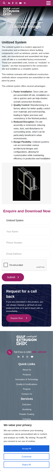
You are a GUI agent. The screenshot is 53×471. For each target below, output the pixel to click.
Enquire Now (17, 318)
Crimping (27, 419)
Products (27, 374)
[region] (26, 445)
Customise (27, 456)
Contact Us (27, 394)
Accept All (26, 448)
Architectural (22, 22)
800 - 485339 (39, 352)
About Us (27, 369)
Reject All (26, 464)
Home (12, 22)
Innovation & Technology (26, 379)
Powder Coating (26, 414)
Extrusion (26, 404)
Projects (26, 389)
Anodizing (26, 409)
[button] (48, 3)
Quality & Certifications (26, 384)
